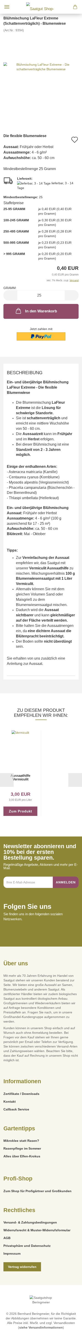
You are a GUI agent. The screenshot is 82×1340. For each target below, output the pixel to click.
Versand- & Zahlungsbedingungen (30, 1222)
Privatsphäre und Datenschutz (27, 1246)
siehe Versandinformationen (41, 1327)
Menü (7, 7)
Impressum (11, 1253)
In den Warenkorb (41, 311)
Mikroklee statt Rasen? (21, 1140)
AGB (6, 1238)
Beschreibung (25, 372)
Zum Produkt (20, 811)
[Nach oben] (69, 1333)
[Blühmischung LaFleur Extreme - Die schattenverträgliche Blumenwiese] (41, 66)
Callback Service (16, 1109)
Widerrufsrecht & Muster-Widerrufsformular (36, 1230)
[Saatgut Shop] (41, 7)
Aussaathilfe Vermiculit (20, 777)
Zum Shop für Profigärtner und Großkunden (37, 1191)
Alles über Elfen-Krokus (21, 1156)
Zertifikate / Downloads (21, 1094)
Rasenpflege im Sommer (22, 1148)
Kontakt (9, 1101)
